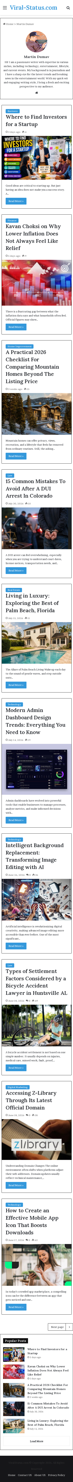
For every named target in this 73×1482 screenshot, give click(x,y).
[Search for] (68, 9)
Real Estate (14, 589)
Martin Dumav (36, 57)
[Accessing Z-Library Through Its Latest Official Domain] (36, 1139)
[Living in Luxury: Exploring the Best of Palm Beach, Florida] (36, 643)
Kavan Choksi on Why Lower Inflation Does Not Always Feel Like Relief (48, 1370)
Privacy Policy (56, 1475)
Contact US (25, 1475)
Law (10, 475)
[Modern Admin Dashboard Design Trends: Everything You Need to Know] (36, 769)
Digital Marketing (18, 1087)
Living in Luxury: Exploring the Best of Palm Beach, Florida (32, 603)
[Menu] (5, 9)
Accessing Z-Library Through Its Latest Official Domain (31, 1100)
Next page (57, 1327)
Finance (12, 220)
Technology (14, 704)
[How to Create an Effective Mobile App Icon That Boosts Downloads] (36, 1265)
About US (40, 1475)
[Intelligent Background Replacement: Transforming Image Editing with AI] (36, 900)
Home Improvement (20, 346)
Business (13, 111)
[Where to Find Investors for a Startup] (36, 158)
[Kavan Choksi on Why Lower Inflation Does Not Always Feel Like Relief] (36, 283)
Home (9, 24)
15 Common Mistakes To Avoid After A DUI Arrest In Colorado (35, 488)
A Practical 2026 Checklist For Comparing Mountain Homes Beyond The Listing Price (32, 367)
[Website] (36, 92)
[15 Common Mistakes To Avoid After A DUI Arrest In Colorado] (36, 528)
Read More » (16, 201)
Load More (36, 1441)
